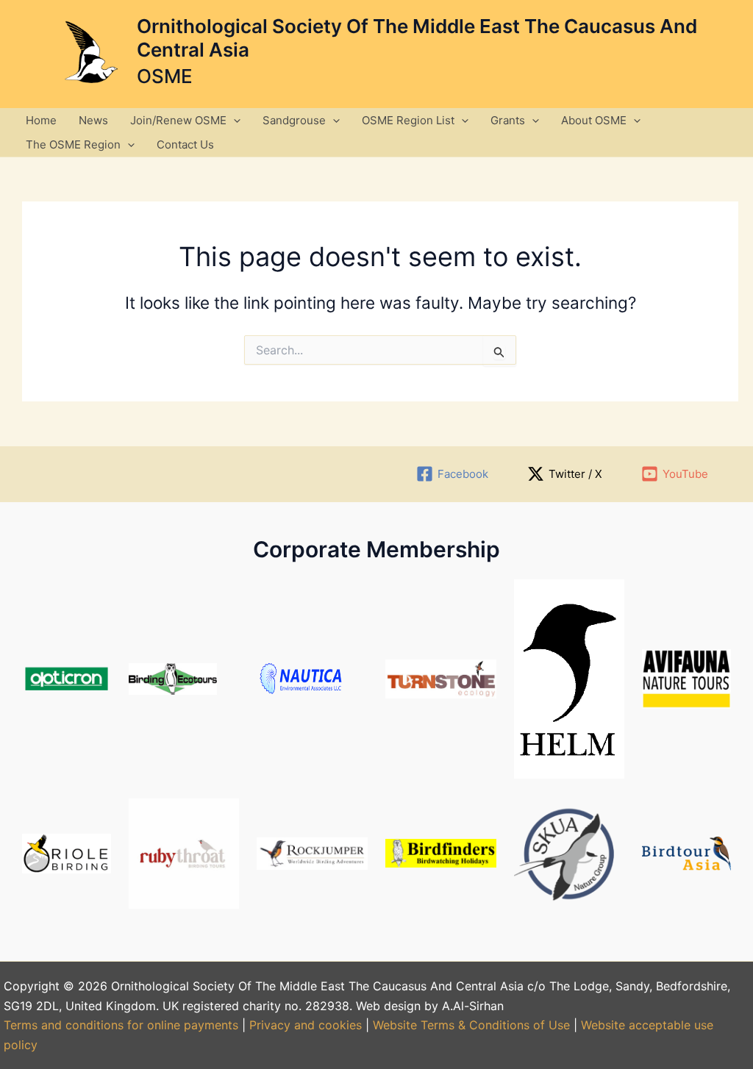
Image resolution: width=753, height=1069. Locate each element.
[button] (233, 120)
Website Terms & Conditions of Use (471, 1025)
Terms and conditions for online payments (121, 1025)
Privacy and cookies (307, 1025)
